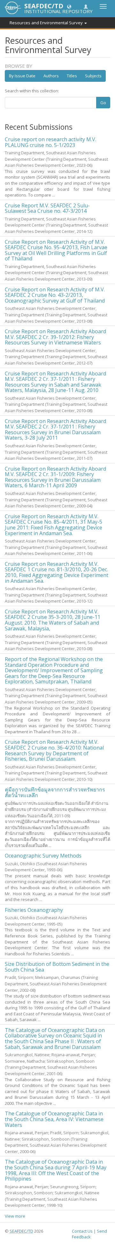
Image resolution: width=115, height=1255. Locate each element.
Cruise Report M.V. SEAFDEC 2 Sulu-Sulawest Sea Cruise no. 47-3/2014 (47, 208)
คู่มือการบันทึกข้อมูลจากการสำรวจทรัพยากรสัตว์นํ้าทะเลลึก (55, 792)
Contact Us (82, 1231)
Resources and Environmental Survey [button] (47, 23)
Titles (72, 76)
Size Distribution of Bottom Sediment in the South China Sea (57, 966)
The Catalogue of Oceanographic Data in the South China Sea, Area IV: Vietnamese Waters (54, 1119)
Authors (51, 76)
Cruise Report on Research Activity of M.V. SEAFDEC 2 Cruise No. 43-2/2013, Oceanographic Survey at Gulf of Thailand (55, 295)
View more (15, 1216)
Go (103, 102)
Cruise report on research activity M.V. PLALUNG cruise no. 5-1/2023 (50, 142)
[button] (69, 6)
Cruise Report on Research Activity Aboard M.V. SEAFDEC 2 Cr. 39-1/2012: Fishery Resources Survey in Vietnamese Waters (55, 337)
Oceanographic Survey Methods (43, 855)
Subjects (93, 76)
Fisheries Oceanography (34, 909)
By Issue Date (22, 76)
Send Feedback (89, 1234)
